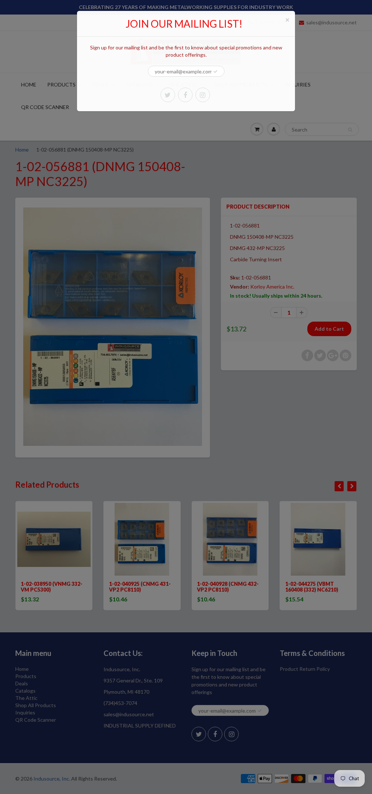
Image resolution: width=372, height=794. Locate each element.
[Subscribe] (215, 71)
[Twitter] (168, 95)
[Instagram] (202, 95)
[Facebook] (185, 95)
